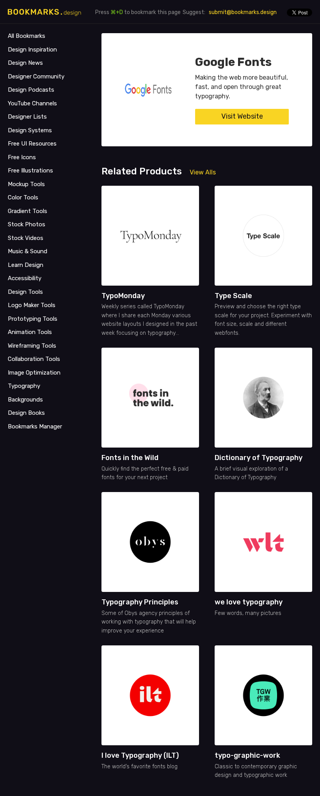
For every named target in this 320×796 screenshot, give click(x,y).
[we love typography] (263, 542)
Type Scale (233, 295)
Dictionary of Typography (258, 457)
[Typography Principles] (150, 542)
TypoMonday (123, 295)
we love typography (249, 602)
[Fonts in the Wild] (150, 398)
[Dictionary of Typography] (263, 398)
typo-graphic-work (247, 755)
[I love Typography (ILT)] (150, 695)
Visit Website (242, 116)
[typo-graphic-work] (263, 695)
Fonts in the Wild (129, 457)
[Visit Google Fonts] (148, 90)
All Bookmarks (26, 35)
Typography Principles (139, 602)
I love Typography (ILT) (140, 755)
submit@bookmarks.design (243, 12)
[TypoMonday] (150, 236)
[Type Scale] (263, 236)
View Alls (203, 172)
